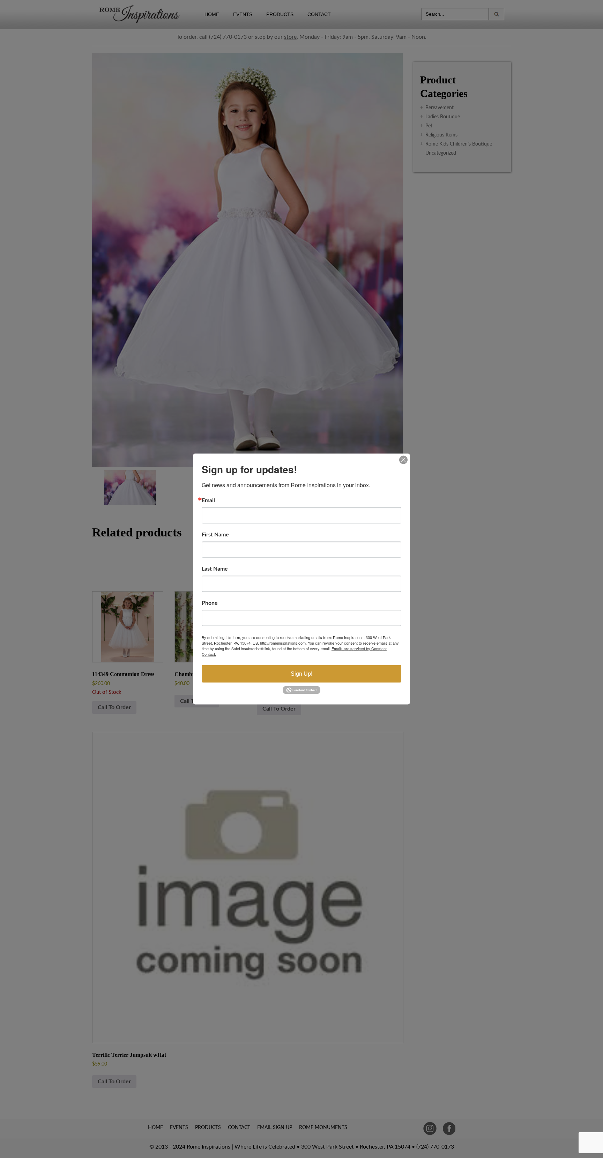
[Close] (403, 460)
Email (208, 500)
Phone (210, 603)
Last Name (215, 569)
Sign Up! (301, 674)
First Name (215, 534)
